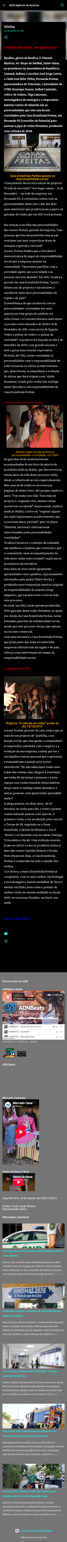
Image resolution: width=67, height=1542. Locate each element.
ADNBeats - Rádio (27, 1041)
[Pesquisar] (62, 5)
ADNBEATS (8, 1041)
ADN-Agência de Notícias (24, 5)
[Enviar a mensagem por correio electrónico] (6, 935)
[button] (6, 37)
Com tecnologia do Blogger (35, 1530)
